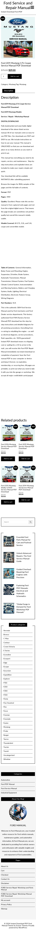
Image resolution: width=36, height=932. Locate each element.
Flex (5, 707)
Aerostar (6, 630)
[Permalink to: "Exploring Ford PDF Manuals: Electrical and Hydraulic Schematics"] (8, 589)
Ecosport (6, 659)
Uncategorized (8, 755)
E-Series (6, 651)
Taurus (6, 739)
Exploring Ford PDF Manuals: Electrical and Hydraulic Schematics (22, 591)
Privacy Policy (6, 904)
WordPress (23, 928)
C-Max (6, 639)
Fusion (5, 723)
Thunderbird (8, 743)
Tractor (6, 747)
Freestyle (6, 719)
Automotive (5, 780)
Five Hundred (8, 703)
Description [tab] (8, 91)
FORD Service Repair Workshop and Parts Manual (17, 889)
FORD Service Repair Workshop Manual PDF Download (16, 895)
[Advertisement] (18, 247)
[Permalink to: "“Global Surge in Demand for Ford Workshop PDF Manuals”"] (8, 608)
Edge (5, 663)
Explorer (6, 679)
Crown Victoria (9, 647)
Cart (2, 871)
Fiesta (5, 699)
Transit (6, 751)
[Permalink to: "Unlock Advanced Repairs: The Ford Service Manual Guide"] (8, 557)
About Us (4, 866)
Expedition (7, 675)
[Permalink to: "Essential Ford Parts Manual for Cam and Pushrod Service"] (8, 541)
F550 (5, 695)
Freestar (6, 715)
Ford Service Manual (9, 788)
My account (5, 900)
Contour (6, 643)
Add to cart (14, 76)
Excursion (7, 671)
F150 (5, 683)
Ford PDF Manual (7, 784)
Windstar (6, 759)
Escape (6, 667)
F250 (5, 687)
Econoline (7, 655)
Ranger (6, 735)
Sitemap (4, 909)
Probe (5, 731)
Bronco (6, 635)
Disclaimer (5, 883)
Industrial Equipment (9, 793)
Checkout (4, 875)
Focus (5, 711)
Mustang (12, 84)
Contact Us (5, 879)
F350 (5, 691)
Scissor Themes (22, 926)
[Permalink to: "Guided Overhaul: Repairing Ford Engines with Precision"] (8, 573)
